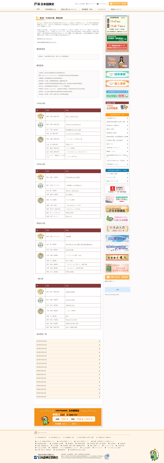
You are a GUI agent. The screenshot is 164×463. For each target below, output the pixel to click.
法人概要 (55, 445)
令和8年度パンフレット (113, 147)
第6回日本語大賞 (41, 382)
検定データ (110, 144)
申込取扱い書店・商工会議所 (115, 140)
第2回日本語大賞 (41, 396)
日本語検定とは (50, 9)
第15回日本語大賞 (42, 348)
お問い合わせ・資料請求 (44, 450)
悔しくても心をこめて (72, 116)
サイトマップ (91, 4)
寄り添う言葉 (69, 250)
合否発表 (112, 443)
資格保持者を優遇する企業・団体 (116, 121)
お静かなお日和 (70, 292)
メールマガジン (103, 4)
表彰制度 (122, 443)
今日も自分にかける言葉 (73, 177)
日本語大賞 (121, 445)
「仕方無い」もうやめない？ (74, 185)
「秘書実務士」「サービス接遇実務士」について (64, 447)
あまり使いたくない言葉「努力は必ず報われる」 (79, 244)
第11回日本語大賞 (42, 363)
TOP (38, 9)
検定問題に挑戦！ (42, 443)
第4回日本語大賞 (41, 389)
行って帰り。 (69, 194)
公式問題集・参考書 (57, 443)
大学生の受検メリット (65, 441)
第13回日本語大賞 (42, 356)
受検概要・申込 (87, 9)
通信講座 (70, 443)
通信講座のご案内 (111, 133)
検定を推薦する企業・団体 (86, 437)
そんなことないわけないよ (73, 124)
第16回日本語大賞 (42, 345)
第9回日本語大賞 (41, 370)
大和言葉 (68, 236)
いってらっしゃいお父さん (73, 133)
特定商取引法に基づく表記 (77, 450)
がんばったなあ (70, 299)
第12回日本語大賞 (42, 359)
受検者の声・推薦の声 (113, 125)
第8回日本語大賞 (41, 374)
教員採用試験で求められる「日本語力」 (116, 156)
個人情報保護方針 (61, 450)
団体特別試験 (81, 443)
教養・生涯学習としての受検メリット (104, 441)
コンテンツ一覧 (111, 177)
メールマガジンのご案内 (114, 447)
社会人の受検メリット (82, 441)
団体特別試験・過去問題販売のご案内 (117, 136)
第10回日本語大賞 (42, 367)
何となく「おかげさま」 (73, 190)
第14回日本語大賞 (42, 352)
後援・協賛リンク (95, 445)
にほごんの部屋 (41, 447)
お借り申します (70, 305)
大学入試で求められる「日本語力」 (116, 160)
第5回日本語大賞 (41, 385)
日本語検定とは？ (111, 118)
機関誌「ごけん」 (111, 151)
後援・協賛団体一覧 (42, 445)
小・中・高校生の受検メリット (46, 441)
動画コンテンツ (116, 9)
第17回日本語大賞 (42, 341)
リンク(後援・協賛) (112, 173)
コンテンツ (102, 9)
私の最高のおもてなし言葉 (73, 130)
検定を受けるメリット (68, 9)
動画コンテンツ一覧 (112, 181)
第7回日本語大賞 (41, 378)
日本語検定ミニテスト (113, 164)
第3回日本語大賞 (41, 393)
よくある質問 (81, 4)
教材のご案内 (110, 129)
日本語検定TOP (41, 437)
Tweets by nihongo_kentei (112, 294)
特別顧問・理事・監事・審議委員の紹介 (74, 445)
